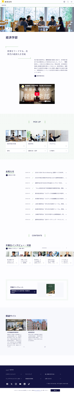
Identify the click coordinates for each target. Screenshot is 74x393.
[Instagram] (16, 384)
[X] (11, 384)
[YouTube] (20, 384)
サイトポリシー (38, 390)
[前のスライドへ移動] (63, 248)
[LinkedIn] (24, 384)
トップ (7, 369)
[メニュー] (71, 1)
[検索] (68, 1)
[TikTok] (29, 384)
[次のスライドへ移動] (66, 248)
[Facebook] (7, 384)
